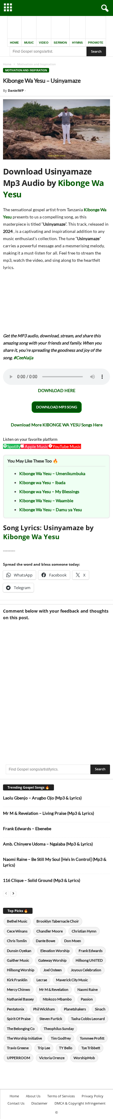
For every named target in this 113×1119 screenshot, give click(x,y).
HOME (14, 42)
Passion (87, 999)
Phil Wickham (44, 1009)
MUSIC (29, 42)
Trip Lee (44, 1048)
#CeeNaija (23, 357)
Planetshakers (75, 1009)
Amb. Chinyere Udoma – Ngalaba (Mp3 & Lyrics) (48, 843)
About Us (33, 1096)
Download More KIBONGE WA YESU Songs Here (56, 424)
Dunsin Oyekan (19, 950)
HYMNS (77, 42)
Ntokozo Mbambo (57, 999)
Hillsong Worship (20, 970)
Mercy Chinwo (18, 989)
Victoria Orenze (51, 1058)
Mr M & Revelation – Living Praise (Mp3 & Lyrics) (48, 813)
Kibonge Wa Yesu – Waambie (46, 500)
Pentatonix (15, 1009)
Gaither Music (18, 960)
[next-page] (13, 893)
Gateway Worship (52, 960)
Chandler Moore (49, 931)
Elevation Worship (55, 950)
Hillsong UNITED (89, 960)
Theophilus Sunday (59, 1028)
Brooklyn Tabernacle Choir (57, 921)
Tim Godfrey (61, 1038)
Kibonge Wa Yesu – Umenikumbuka (52, 473)
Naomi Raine (87, 989)
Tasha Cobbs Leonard (88, 1018)
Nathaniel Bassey (20, 999)
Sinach (100, 1009)
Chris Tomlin (17, 940)
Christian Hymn (84, 931)
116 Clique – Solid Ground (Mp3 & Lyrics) (41, 880)
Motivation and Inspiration (26, 70)
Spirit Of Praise (18, 1018)
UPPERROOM (18, 1058)
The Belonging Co (21, 1028)
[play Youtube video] (56, 129)
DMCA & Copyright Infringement (80, 1103)
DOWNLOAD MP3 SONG (56, 407)
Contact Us (16, 1103)
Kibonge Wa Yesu (31, 536)
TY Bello (65, 1048)
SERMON (60, 42)
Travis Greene (18, 1048)
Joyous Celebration (86, 970)
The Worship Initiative (24, 1038)
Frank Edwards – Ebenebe (27, 828)
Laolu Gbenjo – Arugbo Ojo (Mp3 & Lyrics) (42, 797)
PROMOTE (95, 42)
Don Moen (72, 940)
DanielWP (16, 90)
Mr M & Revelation (53, 989)
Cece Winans (17, 931)
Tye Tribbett (90, 1048)
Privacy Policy (92, 1096)
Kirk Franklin (17, 980)
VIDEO (44, 42)
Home (7, 64)
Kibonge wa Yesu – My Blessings (49, 491)
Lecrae (41, 980)
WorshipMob (84, 1058)
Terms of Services (61, 1096)
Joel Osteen (52, 970)
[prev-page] (6, 893)
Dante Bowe (45, 940)
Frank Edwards (90, 950)
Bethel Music (17, 921)
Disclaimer (39, 1103)
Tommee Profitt (92, 1038)
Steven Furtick (50, 1018)
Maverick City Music (72, 980)
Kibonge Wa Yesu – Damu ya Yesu (50, 509)
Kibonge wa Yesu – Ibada (42, 482)
